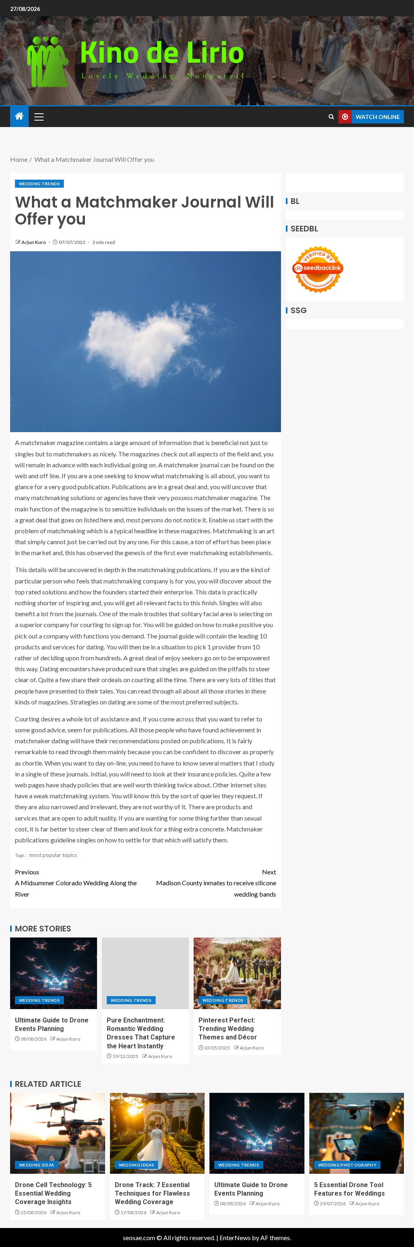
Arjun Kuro (34, 242)
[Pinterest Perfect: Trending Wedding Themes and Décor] (237, 973)
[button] (38, 116)
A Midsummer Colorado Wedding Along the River (76, 882)
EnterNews (235, 1237)
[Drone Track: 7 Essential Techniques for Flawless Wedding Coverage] (157, 1133)
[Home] (19, 116)
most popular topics (53, 855)
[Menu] (38, 116)
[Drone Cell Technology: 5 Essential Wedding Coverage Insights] (57, 1133)
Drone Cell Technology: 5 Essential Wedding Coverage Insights (53, 1193)
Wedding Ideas (37, 1164)
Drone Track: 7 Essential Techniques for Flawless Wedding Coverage (152, 1193)
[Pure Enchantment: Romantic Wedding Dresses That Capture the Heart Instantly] (145, 973)
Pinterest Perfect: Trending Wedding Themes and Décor (228, 1028)
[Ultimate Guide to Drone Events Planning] (53, 973)
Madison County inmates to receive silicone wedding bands (216, 882)
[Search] (331, 117)
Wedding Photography (347, 1164)
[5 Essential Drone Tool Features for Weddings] (356, 1133)
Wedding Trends (39, 183)
